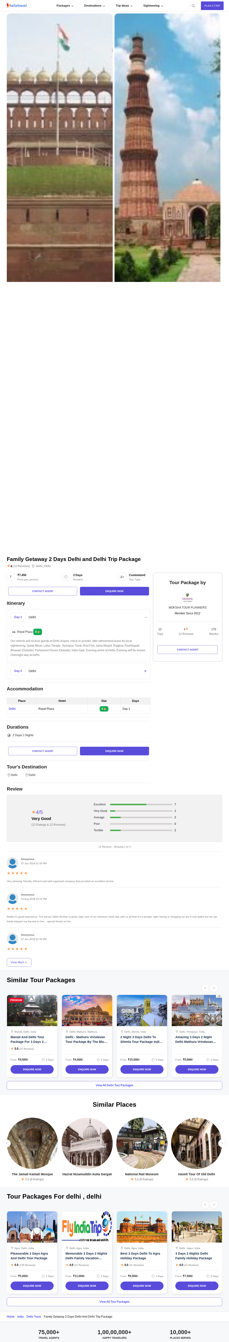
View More (17, 962)
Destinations (92, 5)
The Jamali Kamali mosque (32, 1174)
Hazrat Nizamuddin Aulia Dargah (87, 1174)
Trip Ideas (122, 5)
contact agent (42, 591)
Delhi (39, 566)
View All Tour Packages (114, 1301)
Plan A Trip (212, 5)
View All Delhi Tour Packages (114, 1085)
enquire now (114, 591)
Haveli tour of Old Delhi (196, 1174)
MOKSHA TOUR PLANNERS (188, 607)
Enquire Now (32, 1069)
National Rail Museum (142, 1174)
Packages (63, 5)
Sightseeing (151, 5)
